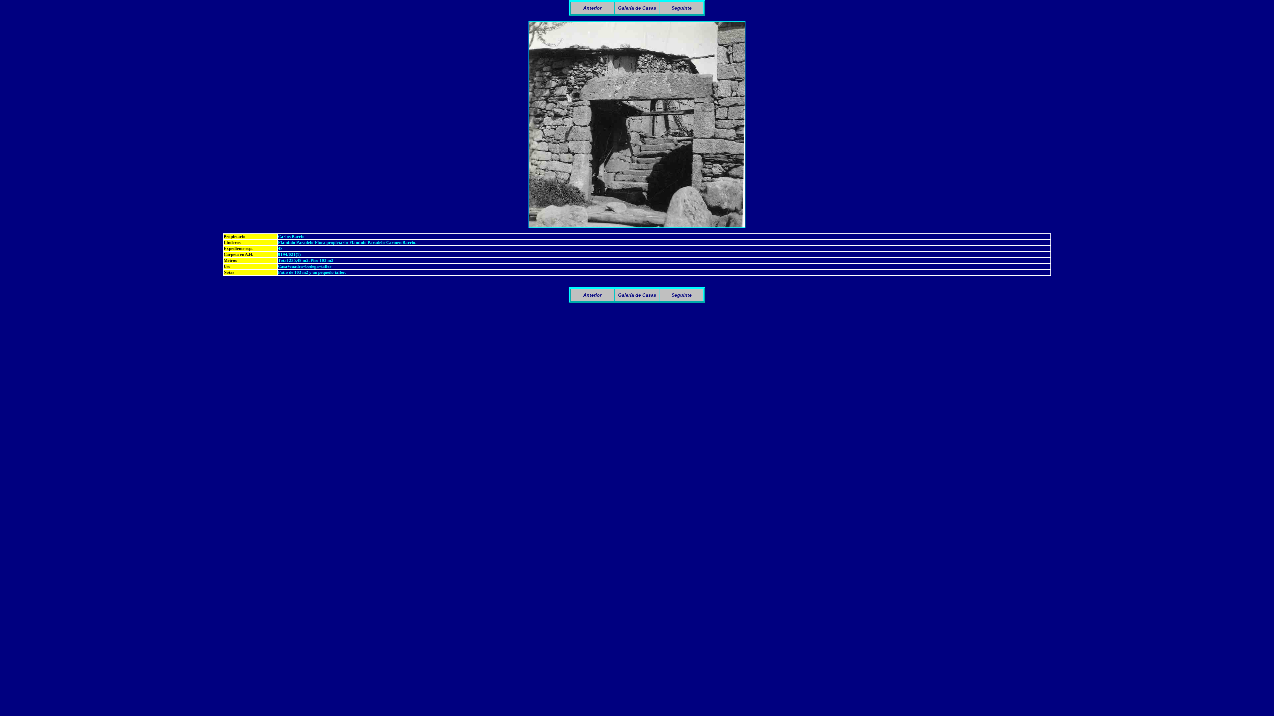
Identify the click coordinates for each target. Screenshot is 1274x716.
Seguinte (682, 8)
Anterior (592, 8)
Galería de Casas (637, 8)
